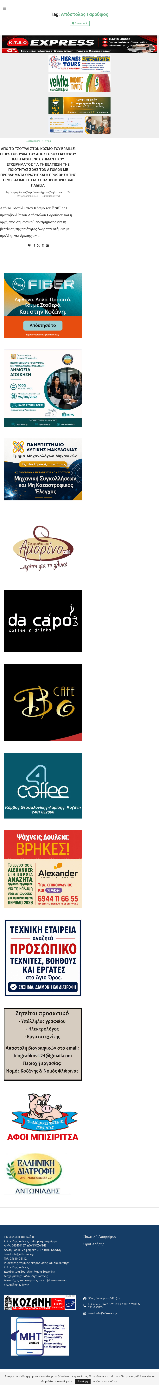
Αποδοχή (83, 1381)
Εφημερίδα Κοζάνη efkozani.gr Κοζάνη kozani (36, 192)
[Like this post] (29, 245)
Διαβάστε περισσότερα (105, 1381)
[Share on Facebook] (34, 245)
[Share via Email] (47, 245)
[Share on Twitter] (38, 245)
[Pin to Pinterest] (43, 245)
